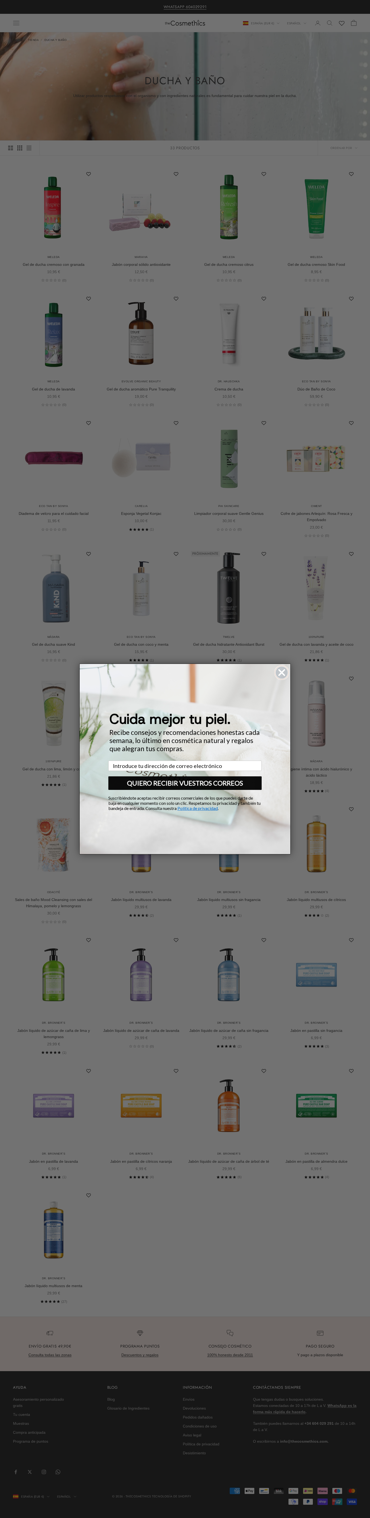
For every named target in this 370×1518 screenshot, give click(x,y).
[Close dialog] (281, 672)
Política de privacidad (197, 808)
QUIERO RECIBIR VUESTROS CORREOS (185, 783)
